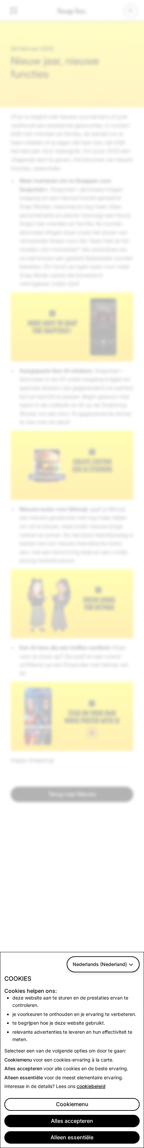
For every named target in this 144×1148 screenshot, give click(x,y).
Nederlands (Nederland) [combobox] (100, 964)
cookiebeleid (91, 1086)
